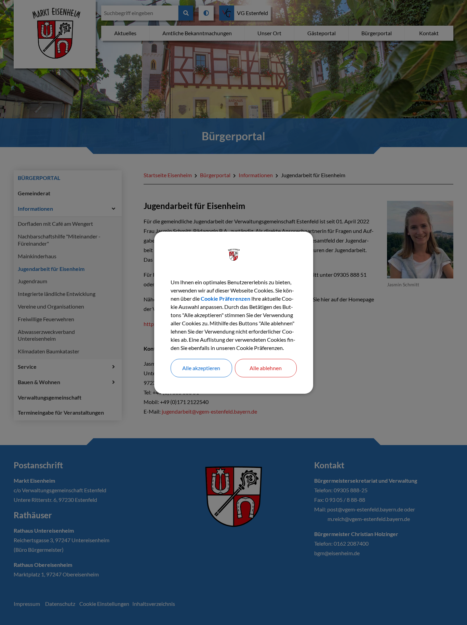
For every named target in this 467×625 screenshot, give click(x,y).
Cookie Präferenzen (225, 298)
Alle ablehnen (266, 368)
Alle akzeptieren (201, 368)
